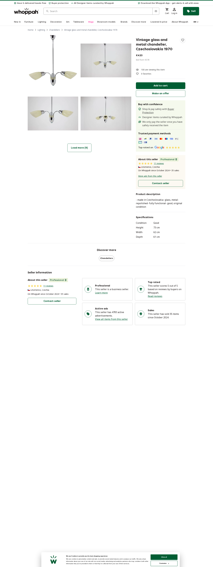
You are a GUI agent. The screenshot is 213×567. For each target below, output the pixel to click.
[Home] (26, 11)
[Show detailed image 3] (53, 113)
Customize (162, 563)
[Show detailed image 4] (106, 113)
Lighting (41, 29)
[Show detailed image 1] (53, 60)
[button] (157, 3)
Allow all (164, 557)
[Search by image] (155, 11)
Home (30, 29)
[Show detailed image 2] (106, 60)
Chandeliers (54, 29)
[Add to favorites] (182, 40)
